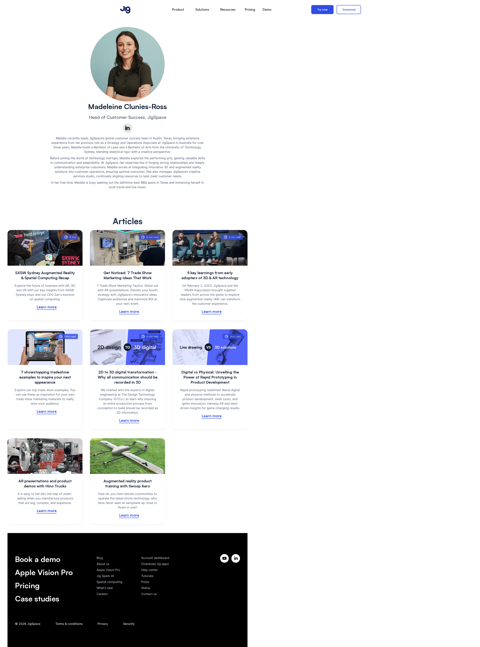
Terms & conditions (68, 624)
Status (145, 588)
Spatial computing (109, 582)
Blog (100, 558)
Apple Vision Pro (44, 572)
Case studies (37, 598)
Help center (149, 570)
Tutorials (147, 576)
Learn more (47, 307)
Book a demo (37, 559)
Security (129, 624)
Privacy (103, 624)
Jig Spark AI (105, 576)
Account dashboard (155, 558)
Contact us (149, 594)
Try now (322, 9)
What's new (105, 588)
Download (349, 9)
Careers (102, 594)
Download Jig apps (155, 564)
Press (145, 582)
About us (103, 564)
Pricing (27, 585)
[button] (178, 9)
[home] (125, 10)
